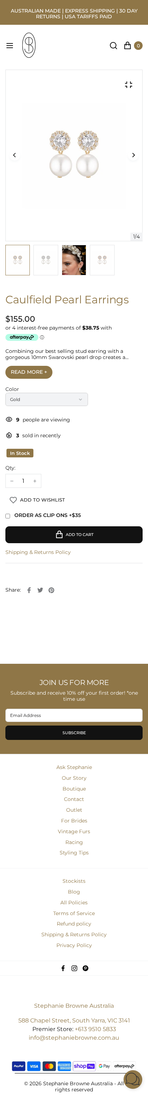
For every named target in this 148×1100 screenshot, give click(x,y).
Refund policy (74, 923)
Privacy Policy (74, 945)
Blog (74, 892)
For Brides (74, 820)
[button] (133, 155)
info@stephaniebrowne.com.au (74, 1037)
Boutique (74, 789)
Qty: (10, 468)
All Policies (74, 902)
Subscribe (74, 732)
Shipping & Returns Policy (38, 552)
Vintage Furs (74, 831)
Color (12, 389)
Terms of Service (74, 913)
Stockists (74, 881)
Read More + (29, 372)
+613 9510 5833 (95, 1029)
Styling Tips (74, 852)
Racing (74, 842)
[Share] (29, 590)
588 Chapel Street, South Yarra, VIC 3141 (74, 1020)
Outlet (74, 810)
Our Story (74, 778)
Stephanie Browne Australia (74, 1005)
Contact (74, 799)
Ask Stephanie (74, 767)
